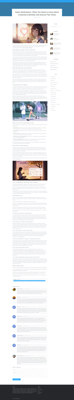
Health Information (54, 67)
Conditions (52, 65)
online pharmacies (53, 96)
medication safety (53, 78)
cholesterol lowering (23, 280)
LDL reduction (43, 280)
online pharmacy (53, 76)
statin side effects (29, 280)
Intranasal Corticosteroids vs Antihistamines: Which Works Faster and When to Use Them (57, 39)
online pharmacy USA (53, 98)
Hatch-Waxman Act (53, 106)
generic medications (53, 88)
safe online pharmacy (54, 84)
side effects (52, 90)
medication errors (53, 92)
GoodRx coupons (53, 110)
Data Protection (40, 392)
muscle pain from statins (36, 280)
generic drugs (53, 80)
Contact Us (39, 393)
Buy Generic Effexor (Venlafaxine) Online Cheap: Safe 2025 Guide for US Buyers (57, 53)
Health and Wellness (54, 63)
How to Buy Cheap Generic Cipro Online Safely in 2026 (57, 48)
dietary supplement (57, 90)
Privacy (39, 391)
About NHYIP (39, 388)
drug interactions (53, 94)
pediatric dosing (53, 104)
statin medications (16, 280)
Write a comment (16, 379)
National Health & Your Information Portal (7, 1)
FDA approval (52, 108)
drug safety (58, 104)
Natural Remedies (53, 69)
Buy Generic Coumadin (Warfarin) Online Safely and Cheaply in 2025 (57, 43)
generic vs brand (53, 102)
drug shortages (53, 100)
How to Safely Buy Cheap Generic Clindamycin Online (57, 34)
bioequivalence (53, 86)
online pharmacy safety (54, 82)
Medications (18, 279)
